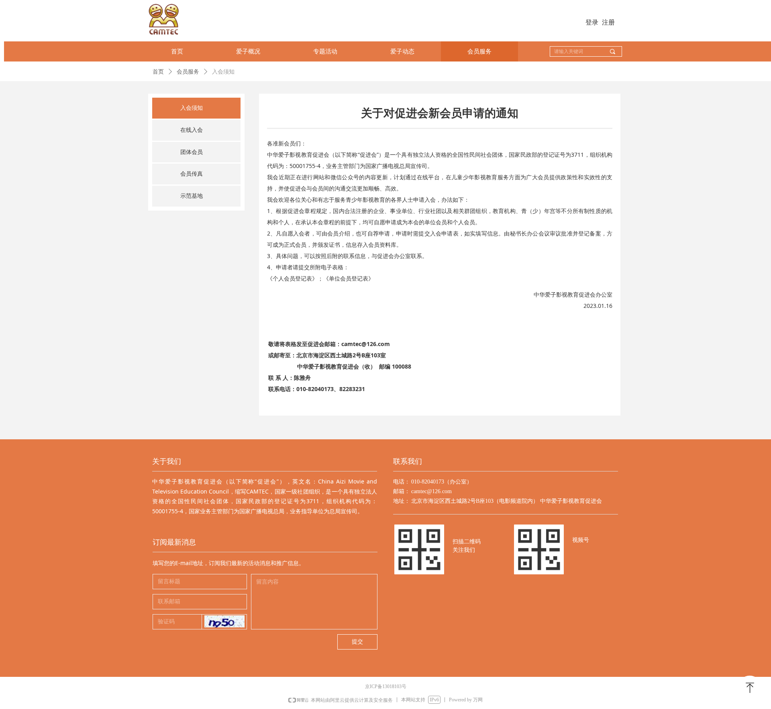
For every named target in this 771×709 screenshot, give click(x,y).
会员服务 (188, 72)
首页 (158, 72)
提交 (357, 642)
